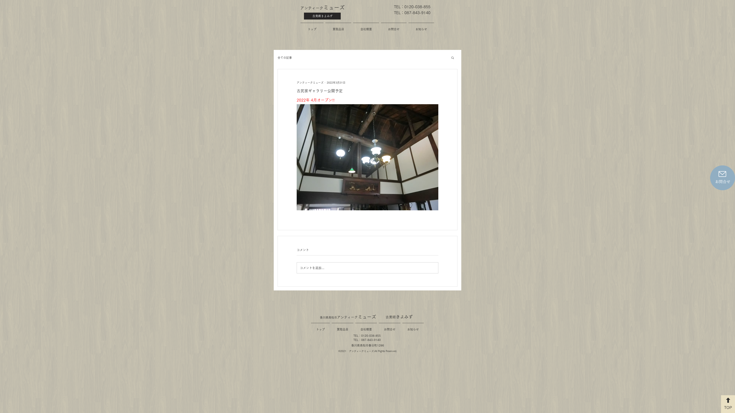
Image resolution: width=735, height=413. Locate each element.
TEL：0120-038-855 (412, 7)
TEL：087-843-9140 (412, 13)
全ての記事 (285, 57)
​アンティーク (322, 8)
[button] (452, 57)
